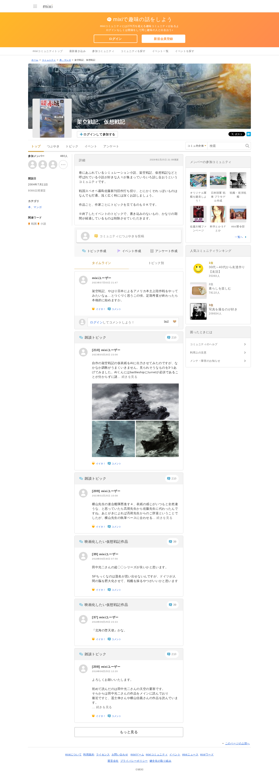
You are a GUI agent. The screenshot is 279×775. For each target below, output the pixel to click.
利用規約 (88, 754)
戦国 (34, 223)
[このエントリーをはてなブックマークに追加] (249, 135)
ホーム (34, 60)
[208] (96, 666)
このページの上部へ (237, 743)
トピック (72, 146)
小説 (43, 223)
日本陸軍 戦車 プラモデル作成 (218, 196)
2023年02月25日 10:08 (105, 495)
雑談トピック (95, 337)
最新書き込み (77, 51)
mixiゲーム (137, 754)
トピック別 (156, 263)
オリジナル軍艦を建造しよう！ (198, 196)
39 (175, 541)
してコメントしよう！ (112, 322)
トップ (36, 146)
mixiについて (73, 754)
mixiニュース (190, 754)
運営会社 (112, 760)
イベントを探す (184, 51)
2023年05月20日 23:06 (105, 354)
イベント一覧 (160, 51)
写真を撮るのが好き (223, 309)
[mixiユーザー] (83, 280)
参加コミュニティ (103, 51)
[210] (96, 350)
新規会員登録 (163, 38)
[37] (95, 617)
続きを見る (130, 376)
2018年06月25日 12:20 (105, 671)
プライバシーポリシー (134, 760)
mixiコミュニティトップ (48, 51)
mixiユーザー (101, 278)
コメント (116, 309)
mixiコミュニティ (157, 754)
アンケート (111, 146)
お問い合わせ (120, 754)
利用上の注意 (198, 352)
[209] (96, 491)
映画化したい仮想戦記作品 (106, 541)
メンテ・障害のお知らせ (205, 360)
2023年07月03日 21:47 (105, 282)
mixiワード (207, 754)
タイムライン (101, 263)
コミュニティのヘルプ (204, 344)
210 (174, 337)
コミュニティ (49, 60)
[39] (95, 554)
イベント (91, 146)
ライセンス (103, 754)
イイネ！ (100, 309)
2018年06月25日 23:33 (105, 622)
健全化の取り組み (161, 760)
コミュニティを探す (133, 51)
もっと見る (129, 732)
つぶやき (53, 146)
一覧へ (239, 237)
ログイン (115, 38)
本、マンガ (65, 60)
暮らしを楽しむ (220, 288)
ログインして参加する (99, 134)
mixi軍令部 (238, 226)
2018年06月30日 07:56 (105, 559)
